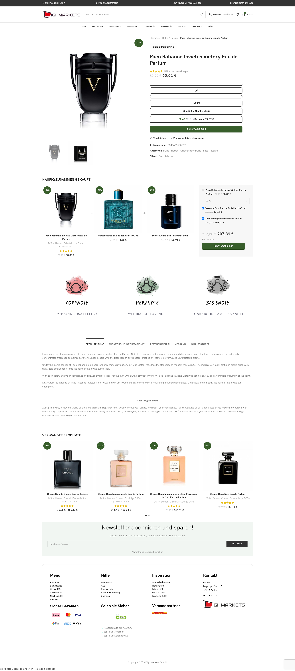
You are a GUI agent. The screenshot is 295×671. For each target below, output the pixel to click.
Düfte (165, 38)
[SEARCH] (202, 14)
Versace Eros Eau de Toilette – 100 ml (118, 235)
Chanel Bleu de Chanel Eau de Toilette (67, 494)
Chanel (67, 498)
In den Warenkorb (196, 129)
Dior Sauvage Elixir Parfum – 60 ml (170, 235)
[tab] (95, 342)
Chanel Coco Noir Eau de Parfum (227, 494)
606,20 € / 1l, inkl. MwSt (196, 111)
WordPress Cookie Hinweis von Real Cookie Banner (27, 668)
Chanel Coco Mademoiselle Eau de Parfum (121, 494)
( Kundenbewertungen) (176, 71)
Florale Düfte (79, 498)
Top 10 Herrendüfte (67, 501)
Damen (111, 498)
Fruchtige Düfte (133, 498)
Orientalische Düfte (190, 150)
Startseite (155, 38)
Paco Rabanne (210, 150)
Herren (174, 38)
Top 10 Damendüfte (121, 501)
